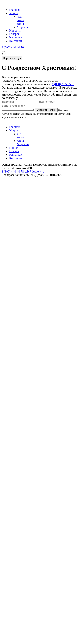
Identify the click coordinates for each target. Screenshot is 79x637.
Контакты (15, 40)
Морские (23, 27)
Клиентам (15, 37)
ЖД (19, 16)
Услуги (13, 13)
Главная (14, 9)
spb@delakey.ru (34, 171)
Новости (15, 30)
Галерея (14, 34)
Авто (20, 20)
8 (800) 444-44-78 (13, 47)
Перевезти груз (12, 58)
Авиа (20, 23)
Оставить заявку (46, 109)
